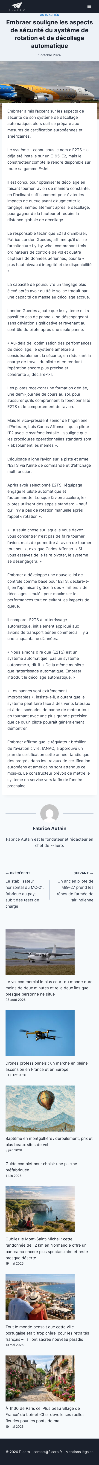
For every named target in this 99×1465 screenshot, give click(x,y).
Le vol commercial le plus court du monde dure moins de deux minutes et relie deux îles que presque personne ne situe (49, 987)
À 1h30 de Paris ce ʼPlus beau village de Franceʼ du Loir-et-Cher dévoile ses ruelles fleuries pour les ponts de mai (45, 1414)
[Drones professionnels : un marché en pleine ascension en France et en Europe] (49, 1033)
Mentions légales (79, 1452)
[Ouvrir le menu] (89, 6)
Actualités (49, 15)
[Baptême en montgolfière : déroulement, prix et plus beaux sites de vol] (49, 1109)
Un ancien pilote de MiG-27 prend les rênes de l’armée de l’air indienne (75, 886)
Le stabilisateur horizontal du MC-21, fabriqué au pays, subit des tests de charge (25, 889)
